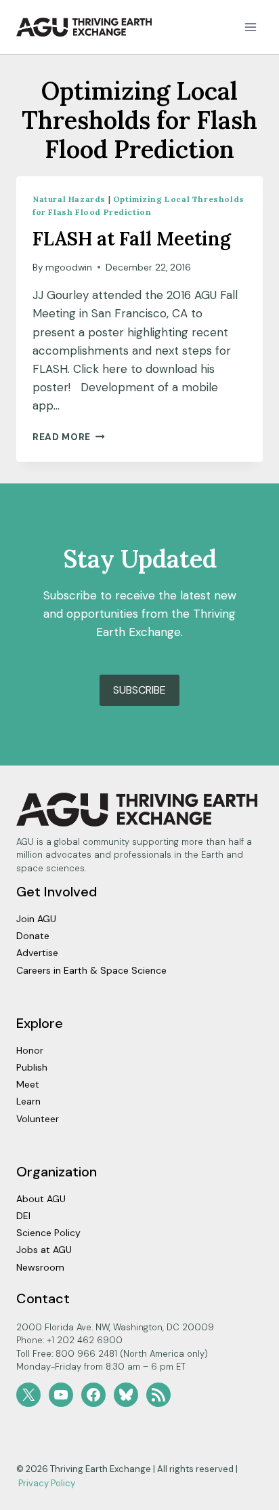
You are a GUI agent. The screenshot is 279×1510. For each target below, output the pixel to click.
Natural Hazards (69, 199)
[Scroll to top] (245, 1496)
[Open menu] (250, 26)
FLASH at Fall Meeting (132, 238)
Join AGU (36, 919)
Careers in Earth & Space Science (91, 970)
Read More (69, 437)
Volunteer (37, 1119)
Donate (32, 936)
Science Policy (48, 1233)
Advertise (37, 953)
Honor (29, 1050)
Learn (28, 1101)
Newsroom (40, 1267)
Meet (27, 1084)
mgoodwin (68, 267)
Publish (31, 1067)
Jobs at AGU (44, 1250)
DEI (23, 1216)
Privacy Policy (46, 1483)
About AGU (41, 1199)
